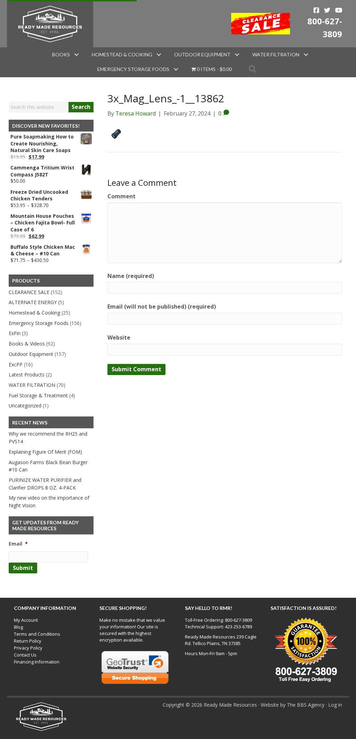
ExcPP (16, 364)
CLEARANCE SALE (29, 292)
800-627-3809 (238, 620)
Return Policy (27, 641)
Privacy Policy (28, 648)
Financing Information (36, 662)
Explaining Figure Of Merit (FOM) (45, 451)
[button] (76, 54)
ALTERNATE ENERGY (33, 302)
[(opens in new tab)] (260, 23)
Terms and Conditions (37, 634)
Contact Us (25, 655)
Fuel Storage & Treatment (38, 395)
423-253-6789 (238, 626)
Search (81, 107)
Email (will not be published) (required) (161, 306)
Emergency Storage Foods (133, 69)
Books (61, 54)
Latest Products (26, 374)
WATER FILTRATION (32, 385)
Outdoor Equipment (202, 54)
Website (118, 337)
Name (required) (130, 276)
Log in (335, 704)
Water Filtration (275, 54)
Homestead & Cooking (122, 54)
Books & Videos (27, 343)
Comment (121, 196)
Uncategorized (25, 405)
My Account (26, 620)
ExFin (15, 333)
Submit (23, 568)
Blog (18, 627)
